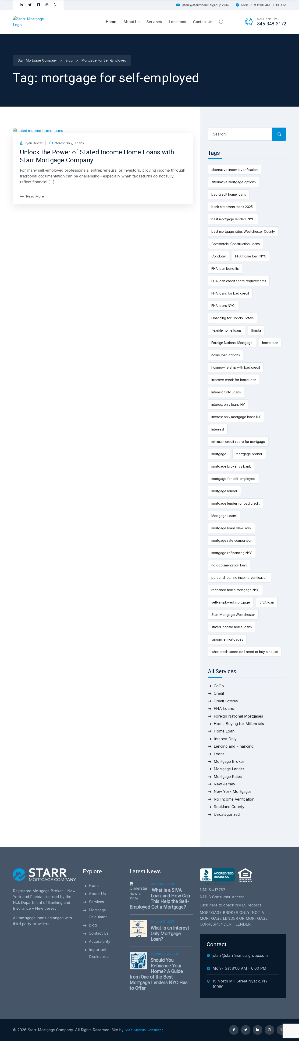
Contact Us (202, 21)
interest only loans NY (228, 404)
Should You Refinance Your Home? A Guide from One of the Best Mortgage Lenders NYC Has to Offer (159, 974)
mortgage (218, 454)
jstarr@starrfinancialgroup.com (205, 5)
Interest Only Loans (226, 392)
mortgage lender (224, 491)
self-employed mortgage (230, 602)
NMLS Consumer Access (222, 897)
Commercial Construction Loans (235, 244)
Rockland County (229, 806)
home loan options (225, 355)
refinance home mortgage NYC (235, 590)
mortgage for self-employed (233, 479)
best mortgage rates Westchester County (243, 231)
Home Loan (224, 731)
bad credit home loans (228, 194)
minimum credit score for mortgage (238, 442)
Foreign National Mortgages (238, 716)
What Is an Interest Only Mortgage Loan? (170, 933)
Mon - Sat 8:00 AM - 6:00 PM (263, 5)
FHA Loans (224, 708)
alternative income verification (234, 170)
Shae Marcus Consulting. (144, 1030)
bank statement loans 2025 (232, 207)
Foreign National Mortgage (232, 343)
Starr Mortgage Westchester (233, 615)
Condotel (218, 256)
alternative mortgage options (233, 182)
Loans (79, 143)
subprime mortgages (227, 639)
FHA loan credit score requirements (238, 281)
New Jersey (224, 784)
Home (111, 21)
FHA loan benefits (225, 269)
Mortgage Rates (228, 776)
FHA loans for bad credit (230, 293)
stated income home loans (231, 627)
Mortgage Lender (229, 769)
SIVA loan (267, 602)
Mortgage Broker (229, 761)
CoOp (219, 686)
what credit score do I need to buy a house (244, 652)
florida (256, 330)
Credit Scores (226, 701)
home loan (270, 343)
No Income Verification (234, 799)
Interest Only (63, 143)
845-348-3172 (271, 24)
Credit (219, 693)
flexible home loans (226, 330)
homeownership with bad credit (235, 367)
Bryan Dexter (33, 143)
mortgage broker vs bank (231, 466)
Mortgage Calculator (98, 913)
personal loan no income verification (239, 577)
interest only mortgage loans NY (236, 417)
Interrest (217, 429)
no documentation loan (229, 565)
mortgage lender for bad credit (235, 503)
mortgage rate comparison (231, 540)
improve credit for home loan (233, 380)
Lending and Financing (233, 746)
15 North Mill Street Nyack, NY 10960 (240, 984)
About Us (131, 21)
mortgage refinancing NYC (231, 553)
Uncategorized (227, 814)
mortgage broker (249, 454)
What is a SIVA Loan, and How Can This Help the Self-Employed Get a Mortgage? (160, 898)
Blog (93, 925)
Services (154, 21)
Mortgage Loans (224, 516)
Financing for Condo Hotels (232, 318)
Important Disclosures (99, 953)
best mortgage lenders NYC (232, 219)
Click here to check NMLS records (230, 905)
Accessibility (99, 941)
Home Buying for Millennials (239, 723)
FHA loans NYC (223, 306)
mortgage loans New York (231, 528)
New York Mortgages (233, 791)
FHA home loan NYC (250, 256)
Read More (35, 196)
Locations (177, 21)
